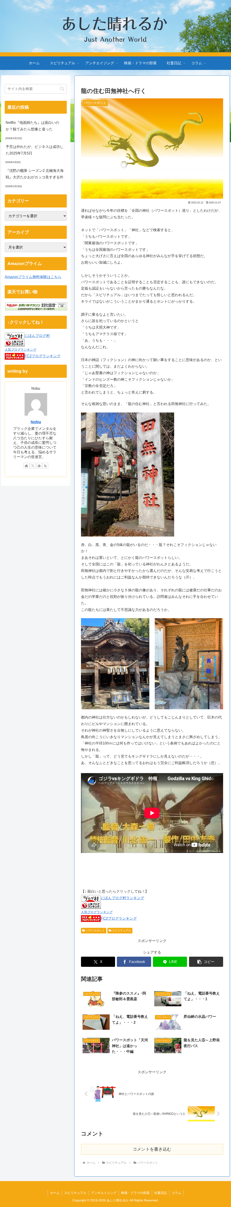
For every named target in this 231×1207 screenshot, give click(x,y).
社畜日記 (160, 1193)
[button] (206, 962)
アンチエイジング (103, 1193)
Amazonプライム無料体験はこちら (33, 277)
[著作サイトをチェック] (26, 466)
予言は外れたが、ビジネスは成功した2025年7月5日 (34, 150)
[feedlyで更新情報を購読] (39, 466)
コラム (176, 1193)
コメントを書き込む (152, 1149)
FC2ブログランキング (119, 918)
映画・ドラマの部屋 (135, 1193)
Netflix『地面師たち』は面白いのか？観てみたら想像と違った (32, 126)
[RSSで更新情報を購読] (45, 466)
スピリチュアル (121, 930)
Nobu (36, 422)
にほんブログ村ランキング (122, 898)
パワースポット (95, 930)
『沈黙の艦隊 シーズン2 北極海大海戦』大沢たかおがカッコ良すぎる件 (35, 174)
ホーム (55, 1193)
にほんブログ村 (37, 336)
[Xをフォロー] (33, 466)
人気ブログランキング (97, 912)
